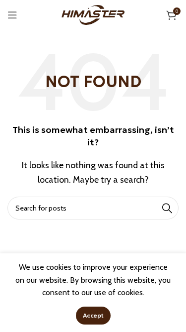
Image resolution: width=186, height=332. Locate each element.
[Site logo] (93, 14)
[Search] (167, 208)
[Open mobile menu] (12, 15)
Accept (93, 315)
